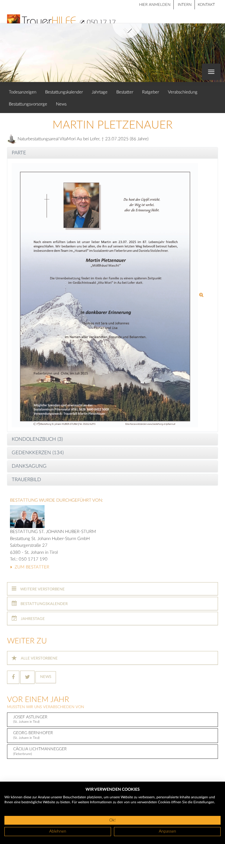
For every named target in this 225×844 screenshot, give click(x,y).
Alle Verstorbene (39, 658)
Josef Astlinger (30, 719)
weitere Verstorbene (42, 589)
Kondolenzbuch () (37, 439)
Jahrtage (100, 92)
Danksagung (29, 466)
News (61, 104)
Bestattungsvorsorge (28, 104)
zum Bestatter (31, 567)
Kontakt (206, 5)
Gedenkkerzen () (38, 452)
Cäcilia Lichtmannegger (40, 751)
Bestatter (124, 92)
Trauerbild (26, 479)
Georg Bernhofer (33, 735)
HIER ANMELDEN (155, 5)
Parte (19, 152)
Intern (185, 5)
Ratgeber (150, 92)
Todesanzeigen (22, 92)
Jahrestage (32, 619)
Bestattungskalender (64, 92)
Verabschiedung (182, 92)
